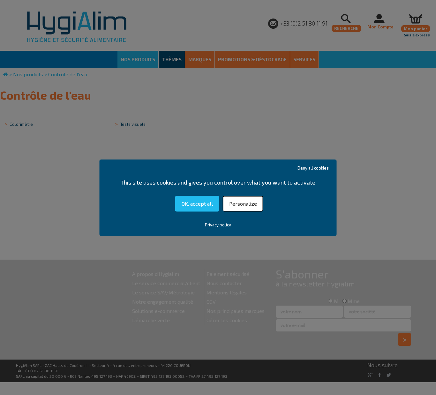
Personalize (243, 204)
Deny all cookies (313, 168)
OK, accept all (197, 204)
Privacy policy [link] (218, 224)
